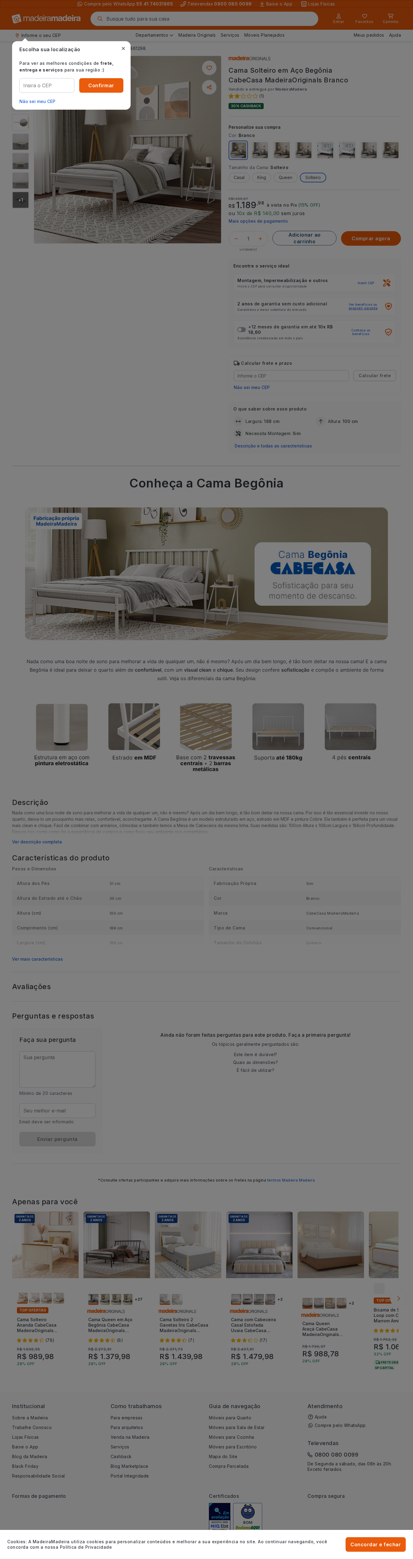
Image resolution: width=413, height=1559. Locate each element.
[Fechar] (123, 48)
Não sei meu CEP (37, 101)
